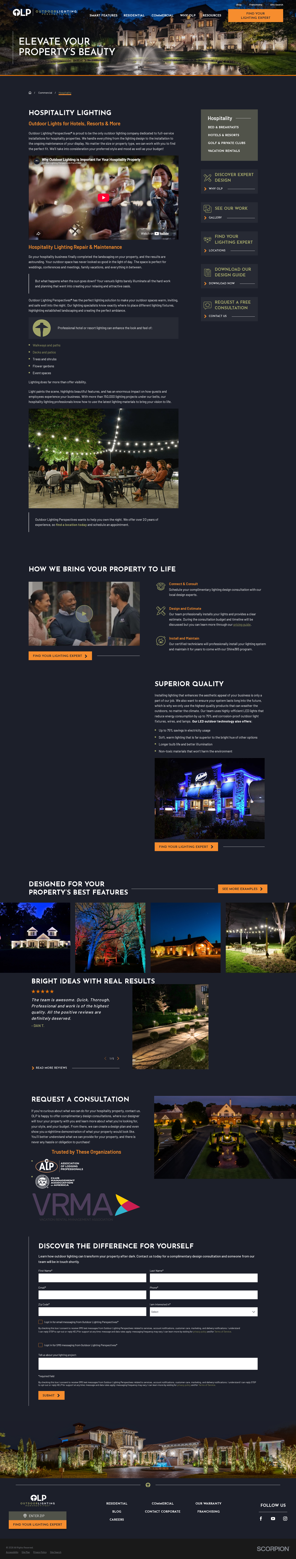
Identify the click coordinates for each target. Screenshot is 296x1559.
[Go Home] (30, 92)
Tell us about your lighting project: (57, 1354)
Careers (117, 1519)
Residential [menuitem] (134, 15)
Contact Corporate (162, 1511)
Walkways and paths (46, 345)
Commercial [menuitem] (163, 15)
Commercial (163, 1503)
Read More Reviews (51, 1068)
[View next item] (118, 1058)
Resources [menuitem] (212, 15)
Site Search (276, 4)
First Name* (45, 1270)
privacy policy (200, 1331)
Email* (42, 1287)
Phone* (154, 1287)
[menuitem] (225, 127)
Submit (49, 1395)
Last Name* (157, 1270)
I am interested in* (160, 1304)
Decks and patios (44, 352)
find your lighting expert (255, 16)
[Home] (44, 12)
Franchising (255, 4)
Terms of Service (222, 1331)
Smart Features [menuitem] (103, 15)
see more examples (239, 889)
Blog (238, 4)
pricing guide (242, 624)
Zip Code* (44, 1304)
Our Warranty (208, 1503)
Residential (116, 1503)
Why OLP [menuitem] (188, 15)
